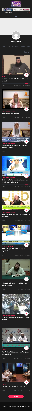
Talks (3, 77)
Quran (4, 350)
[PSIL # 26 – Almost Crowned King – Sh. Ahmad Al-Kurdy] (26, 279)
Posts (8, 46)
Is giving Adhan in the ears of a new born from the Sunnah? (15, 146)
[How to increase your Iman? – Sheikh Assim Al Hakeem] (26, 210)
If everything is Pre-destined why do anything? (13, 250)
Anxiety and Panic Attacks (10, 113)
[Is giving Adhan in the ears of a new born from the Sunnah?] (26, 141)
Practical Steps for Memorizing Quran (14, 386)
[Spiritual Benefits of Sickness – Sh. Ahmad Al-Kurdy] (26, 75)
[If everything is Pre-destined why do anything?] (26, 245)
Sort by (27, 52)
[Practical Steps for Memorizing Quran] (26, 382)
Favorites (15, 46)
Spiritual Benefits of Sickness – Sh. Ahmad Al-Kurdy (15, 80)
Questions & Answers (8, 111)
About (29, 46)
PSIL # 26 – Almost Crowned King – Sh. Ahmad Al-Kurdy (14, 284)
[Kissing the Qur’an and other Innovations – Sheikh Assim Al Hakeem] (26, 176)
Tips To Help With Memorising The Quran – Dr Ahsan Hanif (16, 353)
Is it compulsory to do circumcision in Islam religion (15, 318)
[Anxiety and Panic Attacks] (26, 109)
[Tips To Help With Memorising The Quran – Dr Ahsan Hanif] (26, 348)
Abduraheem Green (7, 247)
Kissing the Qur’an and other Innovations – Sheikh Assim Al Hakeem (15, 181)
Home (3, 46)
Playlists (22, 46)
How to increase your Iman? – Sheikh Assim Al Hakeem (16, 215)
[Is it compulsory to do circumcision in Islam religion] (26, 313)
